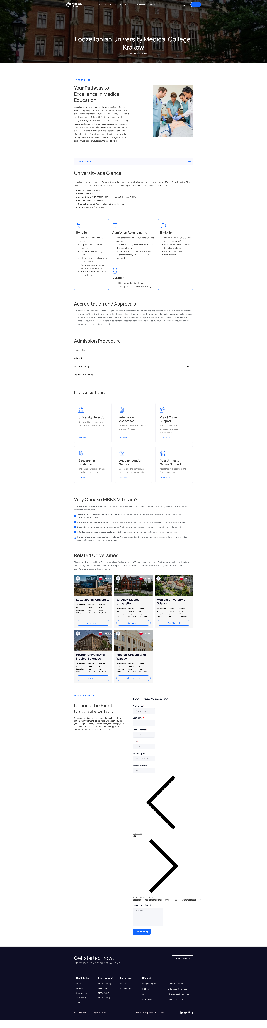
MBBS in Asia (104, 988)
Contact (79, 1002)
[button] (188, 161)
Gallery (123, 984)
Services (80, 988)
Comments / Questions (144, 905)
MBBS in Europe (105, 984)
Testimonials (81, 998)
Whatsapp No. (139, 753)
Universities (81, 993)
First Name (138, 706)
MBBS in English (105, 998)
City (135, 741)
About (78, 984)
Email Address (140, 729)
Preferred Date (140, 765)
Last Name (138, 718)
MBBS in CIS (103, 993)
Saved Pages (126, 988)
